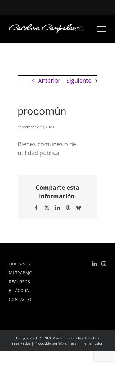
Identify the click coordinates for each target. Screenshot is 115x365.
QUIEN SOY (20, 264)
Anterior (49, 80)
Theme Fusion (91, 343)
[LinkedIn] (94, 263)
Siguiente (78, 80)
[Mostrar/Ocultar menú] (102, 29)
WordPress (67, 343)
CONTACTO (20, 299)
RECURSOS (19, 281)
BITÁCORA (19, 290)
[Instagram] (103, 263)
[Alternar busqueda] (81, 29)
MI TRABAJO (20, 273)
